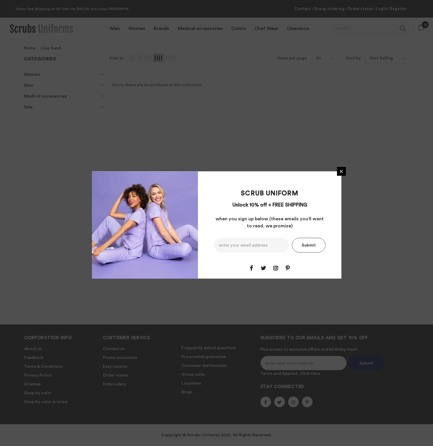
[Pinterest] (287, 268)
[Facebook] (251, 268)
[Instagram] (275, 268)
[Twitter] (263, 268)
